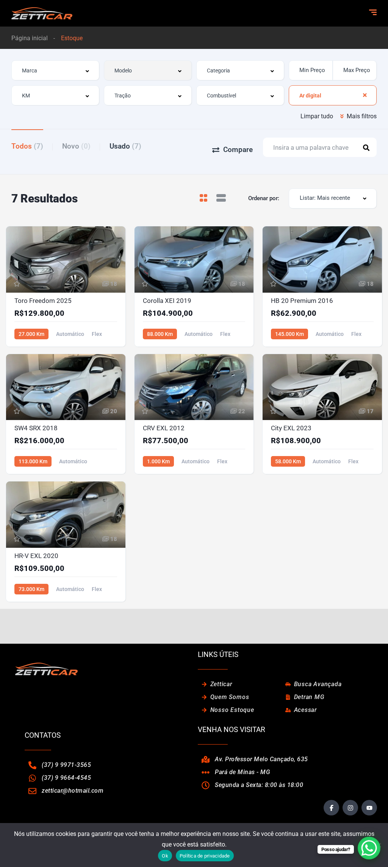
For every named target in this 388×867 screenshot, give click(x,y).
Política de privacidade (205, 856)
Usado (125, 146)
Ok (165, 856)
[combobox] (55, 70)
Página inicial (29, 38)
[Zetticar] (41, 13)
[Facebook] (331, 807)
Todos (27, 146)
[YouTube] (369, 807)
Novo (76, 146)
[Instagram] (350, 807)
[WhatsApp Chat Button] (369, 848)
